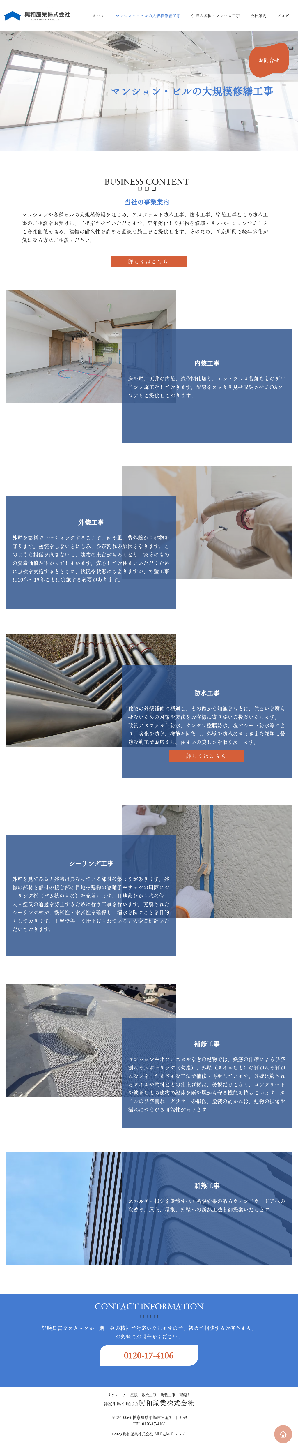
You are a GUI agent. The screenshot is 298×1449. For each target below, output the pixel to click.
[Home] (283, 1434)
